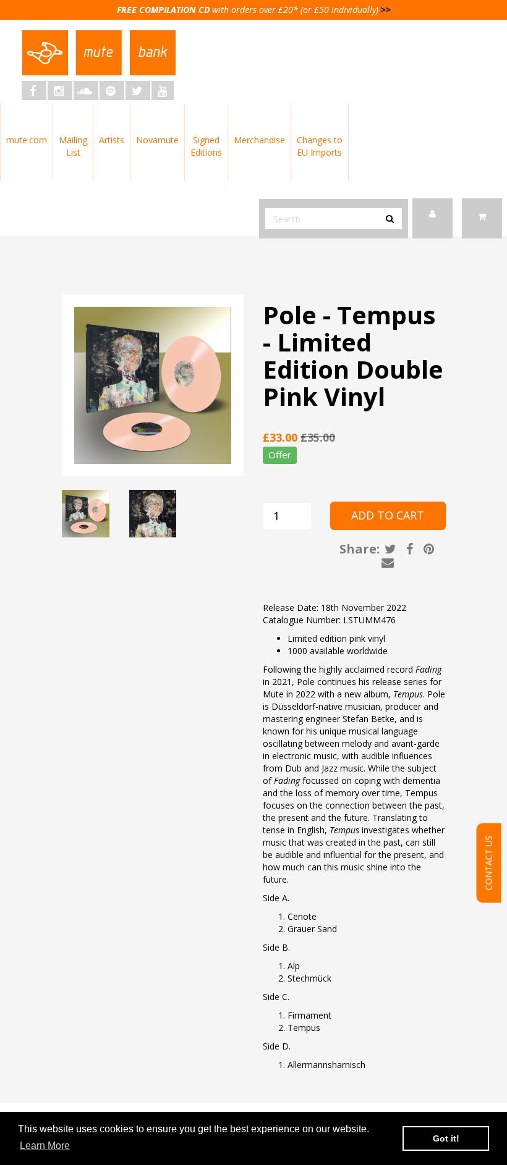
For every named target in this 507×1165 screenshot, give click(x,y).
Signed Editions (206, 146)
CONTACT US (489, 862)
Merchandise (259, 140)
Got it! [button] (446, 1138)
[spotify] (112, 90)
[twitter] (138, 90)
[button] (482, 218)
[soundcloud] (86, 90)
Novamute (157, 140)
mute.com (26, 140)
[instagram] (60, 90)
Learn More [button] (45, 1145)
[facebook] (34, 90)
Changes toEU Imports (320, 146)
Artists (111, 140)
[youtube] (162, 90)
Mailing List (73, 146)
